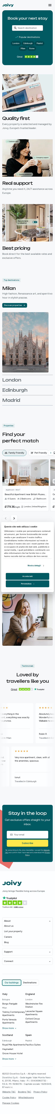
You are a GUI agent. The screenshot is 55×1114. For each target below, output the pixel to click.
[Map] (12, 481)
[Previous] (4, 452)
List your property (13, 931)
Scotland (7, 1035)
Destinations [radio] (30, 982)
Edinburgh (28, 43)
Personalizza (26, 584)
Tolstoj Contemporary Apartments (13, 1013)
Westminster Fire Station (34, 1005)
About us (9, 926)
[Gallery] (7, 481)
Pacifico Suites (33, 1044)
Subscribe (27, 843)
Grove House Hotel (12, 1053)
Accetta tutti (27, 576)
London (15, 43)
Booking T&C (24, 1091)
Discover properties (13, 305)
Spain (28, 1035)
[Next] (50, 452)
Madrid (40, 43)
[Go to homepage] (8, 5)
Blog (6, 942)
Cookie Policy (9, 1097)
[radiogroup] (20, 982)
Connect (8, 961)
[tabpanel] (28, 490)
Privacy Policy (40, 1091)
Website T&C (9, 1091)
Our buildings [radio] (12, 982)
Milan (23, 48)
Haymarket (7, 1049)
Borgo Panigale (9, 1003)
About (7, 921)
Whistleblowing (26, 1097)
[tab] (14, 453)
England (30, 994)
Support (8, 951)
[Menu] (50, 5)
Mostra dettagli (34, 565)
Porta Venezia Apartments (9, 1021)
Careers (8, 936)
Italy (4, 994)
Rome (31, 48)
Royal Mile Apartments (13, 1044)
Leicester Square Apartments (33, 1013)
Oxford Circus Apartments (32, 1020)
